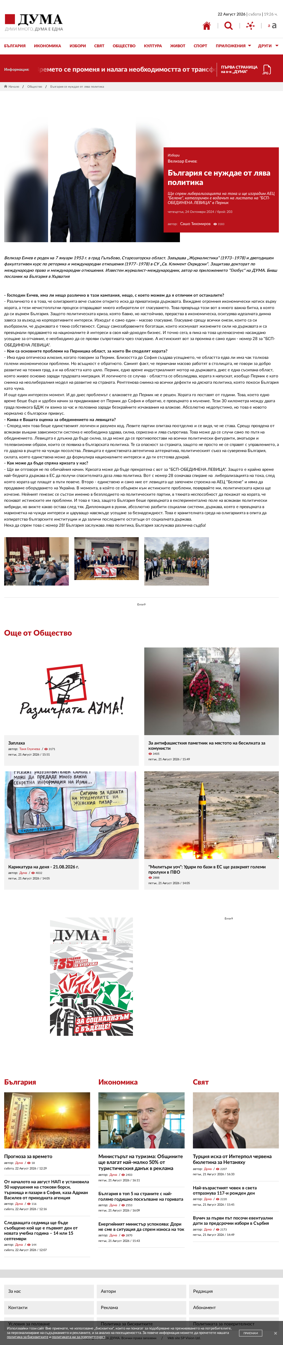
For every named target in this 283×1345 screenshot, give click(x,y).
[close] (275, 1333)
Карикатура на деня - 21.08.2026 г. (43, 867)
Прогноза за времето (28, 1156)
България (20, 1082)
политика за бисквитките (27, 1337)
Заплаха (16, 743)
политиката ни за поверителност (78, 1337)
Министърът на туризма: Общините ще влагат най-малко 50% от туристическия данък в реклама (140, 1162)
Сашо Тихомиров (195, 224)
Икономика (118, 1082)
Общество (34, 86)
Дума (23, 872)
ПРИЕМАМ (250, 1333)
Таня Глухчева (29, 749)
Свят (201, 1082)
